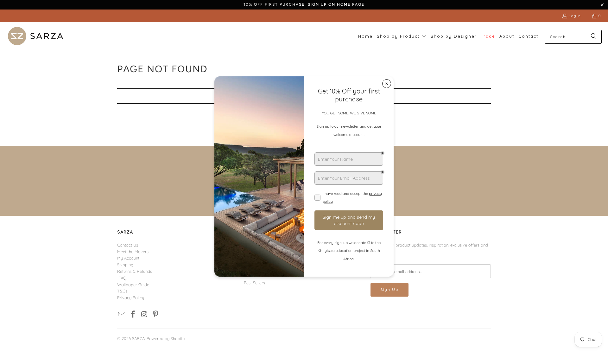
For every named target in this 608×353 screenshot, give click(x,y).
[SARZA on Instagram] (144, 314)
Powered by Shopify (166, 338)
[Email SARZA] (122, 314)
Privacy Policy (130, 297)
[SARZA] (35, 36)
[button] (402, 37)
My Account (128, 257)
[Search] (594, 37)
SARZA (138, 338)
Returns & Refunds (134, 271)
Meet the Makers (133, 251)
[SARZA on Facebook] (133, 314)
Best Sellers (254, 282)
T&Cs (122, 290)
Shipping (125, 264)
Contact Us (127, 244)
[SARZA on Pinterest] (156, 314)
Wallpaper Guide (133, 284)
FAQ (122, 277)
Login (575, 15)
